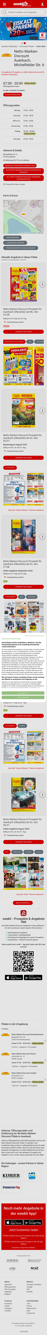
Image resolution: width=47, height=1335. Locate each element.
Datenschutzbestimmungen (34, 636)
